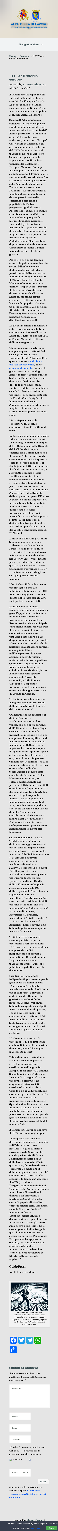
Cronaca (24, 56)
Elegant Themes (35, 1520)
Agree (51, 1528)
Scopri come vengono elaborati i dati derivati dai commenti (27, 1494)
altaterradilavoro (34, 84)
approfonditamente (20, 368)
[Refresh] (30, 1460)
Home (12, 56)
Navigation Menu (29, 44)
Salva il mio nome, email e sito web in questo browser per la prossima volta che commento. (26, 1450)
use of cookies (37, 1528)
